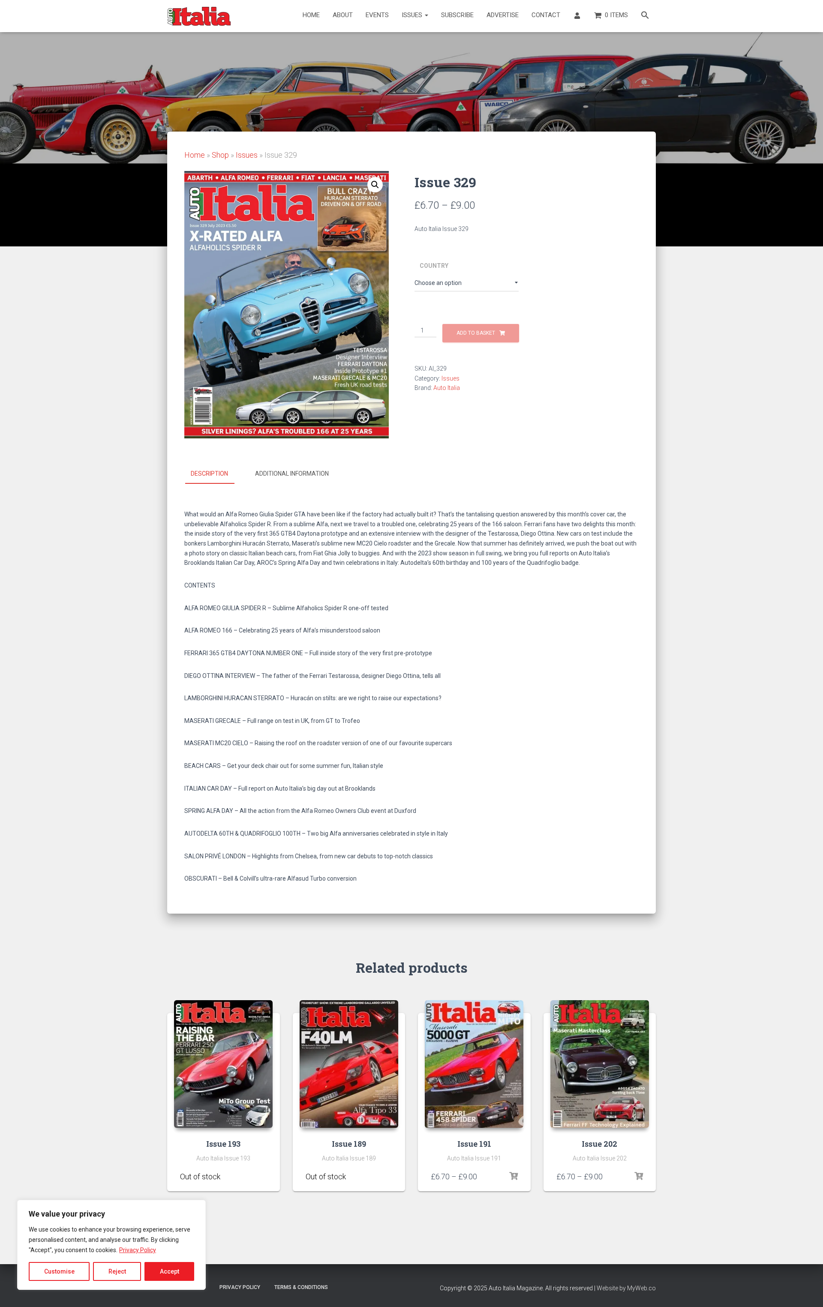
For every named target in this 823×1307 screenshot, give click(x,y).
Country (434, 265)
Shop (220, 154)
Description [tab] (209, 473)
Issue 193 (223, 1144)
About (343, 15)
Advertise (503, 15)
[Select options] (262, 1176)
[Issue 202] (599, 1064)
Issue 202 (599, 1144)
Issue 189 (349, 1144)
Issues (413, 15)
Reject (117, 1271)
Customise (59, 1271)
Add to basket (476, 333)
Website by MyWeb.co (626, 1288)
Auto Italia (446, 387)
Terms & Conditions (301, 1287)
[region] (111, 1245)
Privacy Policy (137, 1250)
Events (377, 15)
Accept (169, 1271)
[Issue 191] (474, 1064)
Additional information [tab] (292, 473)
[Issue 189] (349, 1064)
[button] (645, 16)
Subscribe (457, 15)
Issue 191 (474, 1144)
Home (311, 15)
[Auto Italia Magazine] (199, 16)
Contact (546, 15)
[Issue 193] (223, 1064)
